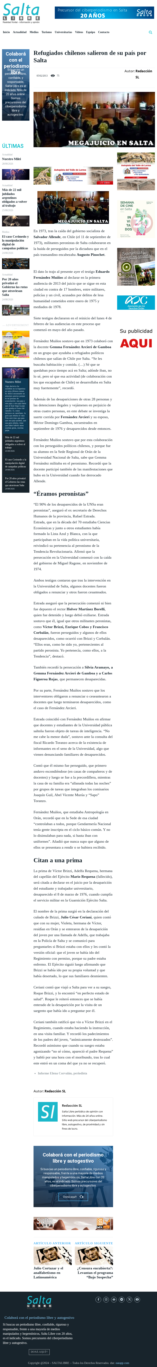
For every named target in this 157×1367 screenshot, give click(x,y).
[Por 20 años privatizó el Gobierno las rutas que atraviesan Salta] (15, 310)
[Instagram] (106, 1299)
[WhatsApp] (87, 157)
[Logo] (21, 13)
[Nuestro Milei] (15, 174)
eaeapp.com (122, 1363)
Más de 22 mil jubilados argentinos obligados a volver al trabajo (14, 197)
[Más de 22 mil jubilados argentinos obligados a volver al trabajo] (15, 221)
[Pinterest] (78, 157)
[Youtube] (137, 1299)
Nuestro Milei (11, 159)
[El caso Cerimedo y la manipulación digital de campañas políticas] (15, 263)
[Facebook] (59, 157)
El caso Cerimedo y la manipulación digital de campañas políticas (15, 463)
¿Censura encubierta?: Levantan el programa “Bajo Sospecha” (95, 1272)
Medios (5, 232)
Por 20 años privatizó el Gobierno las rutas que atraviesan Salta (15, 287)
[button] (150, 32)
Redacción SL (144, 74)
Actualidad (7, 154)
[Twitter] (68, 157)
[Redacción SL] (48, 1117)
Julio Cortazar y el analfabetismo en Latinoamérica (48, 1272)
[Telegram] (121, 1299)
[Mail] (114, 1299)
